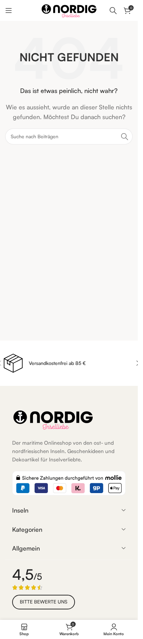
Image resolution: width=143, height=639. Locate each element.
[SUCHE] (125, 136)
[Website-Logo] (69, 9)
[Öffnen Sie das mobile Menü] (9, 10)
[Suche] (113, 10)
